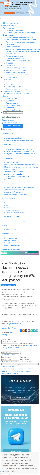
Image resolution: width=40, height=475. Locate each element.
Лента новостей (14, 249)
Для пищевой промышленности (18, 61)
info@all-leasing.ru (10, 123)
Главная (4, 249)
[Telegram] (37, 330)
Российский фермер (14, 110)
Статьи (8, 82)
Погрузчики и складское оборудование (21, 42)
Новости (9, 79)
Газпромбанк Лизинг (9, 328)
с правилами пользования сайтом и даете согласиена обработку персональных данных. (18, 371)
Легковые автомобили (14, 30)
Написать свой (11, 98)
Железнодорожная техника (16, 70)
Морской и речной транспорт (17, 75)
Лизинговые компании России (17, 94)
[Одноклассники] (23, 330)
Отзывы (6, 96)
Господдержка (8, 101)
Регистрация (10, 355)
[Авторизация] (2, 132)
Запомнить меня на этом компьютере (18, 362)
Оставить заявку (20, 397)
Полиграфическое (13, 47)
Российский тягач (13, 105)
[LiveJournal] (26, 330)
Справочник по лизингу (15, 87)
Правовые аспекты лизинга (16, 89)
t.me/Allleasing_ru (12, 23)
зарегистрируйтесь (12, 348)
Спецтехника (8, 35)
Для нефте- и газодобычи (15, 58)
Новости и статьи (10, 77)
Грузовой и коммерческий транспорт (20, 33)
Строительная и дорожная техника (19, 37)
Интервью (9, 84)
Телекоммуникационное (15, 56)
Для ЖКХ (9, 63)
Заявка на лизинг (9, 26)
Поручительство (12, 103)
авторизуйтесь (31, 345)
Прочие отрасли (9, 65)
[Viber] (29, 330)
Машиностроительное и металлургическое (22, 51)
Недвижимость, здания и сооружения (20, 68)
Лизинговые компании (11, 91)
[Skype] (34, 330)
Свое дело (10, 108)
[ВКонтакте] (21, 330)
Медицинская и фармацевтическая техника (23, 49)
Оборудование (8, 44)
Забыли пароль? (7, 366)
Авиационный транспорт (15, 72)
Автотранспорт (9, 28)
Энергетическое (12, 54)
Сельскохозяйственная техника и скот (21, 40)
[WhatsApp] (31, 330)
